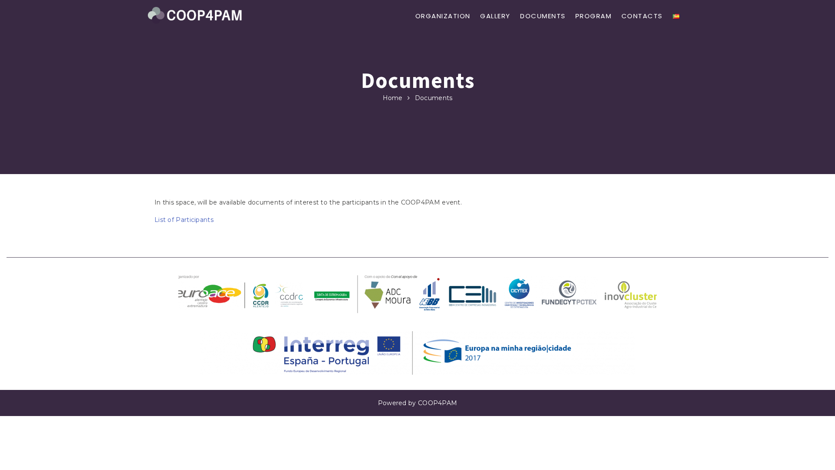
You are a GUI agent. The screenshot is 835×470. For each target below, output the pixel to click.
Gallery (495, 15)
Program (593, 15)
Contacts (642, 15)
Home (393, 98)
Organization (443, 15)
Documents (543, 15)
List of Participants (184, 220)
